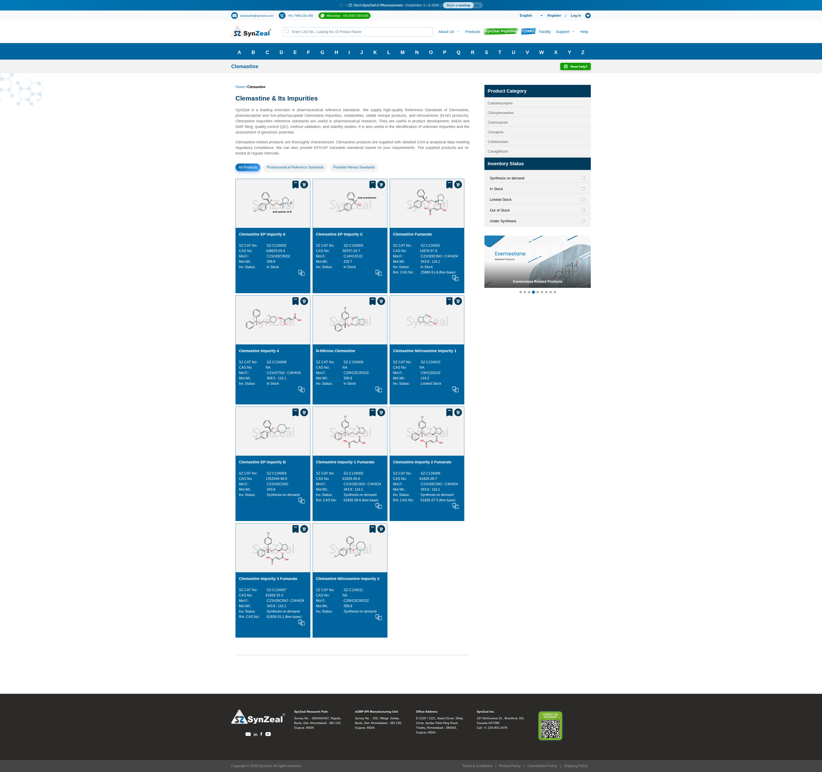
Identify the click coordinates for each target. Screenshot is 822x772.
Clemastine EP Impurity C (339, 234)
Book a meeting (458, 5)
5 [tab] (537, 292)
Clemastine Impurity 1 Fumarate (345, 462)
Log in (576, 15)
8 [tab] (550, 292)
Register (554, 15)
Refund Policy (510, 766)
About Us (446, 32)
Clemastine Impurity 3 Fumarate (268, 579)
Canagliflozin (498, 151)
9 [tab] (554, 292)
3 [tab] (529, 292)
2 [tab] (524, 292)
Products (472, 32)
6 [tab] (542, 292)
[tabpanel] (411, 5)
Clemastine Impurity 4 (259, 351)
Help (584, 32)
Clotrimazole (498, 122)
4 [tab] (533, 292)
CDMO (528, 31)
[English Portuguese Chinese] (526, 15)
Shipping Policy (576, 766)
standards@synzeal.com (256, 15)
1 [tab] (520, 292)
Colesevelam (498, 142)
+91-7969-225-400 (300, 15)
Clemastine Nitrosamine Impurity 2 (347, 579)
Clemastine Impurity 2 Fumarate (422, 462)
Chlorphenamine (501, 113)
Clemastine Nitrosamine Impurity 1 (424, 351)
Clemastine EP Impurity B (262, 462)
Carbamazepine (500, 103)
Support (562, 32)
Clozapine (495, 132)
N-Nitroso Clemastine (335, 351)
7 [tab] (546, 292)
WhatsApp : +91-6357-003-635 (347, 15)
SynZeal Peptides (501, 31)
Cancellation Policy (542, 766)
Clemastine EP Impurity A (262, 234)
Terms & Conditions (477, 766)
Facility (545, 32)
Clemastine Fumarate (412, 234)
